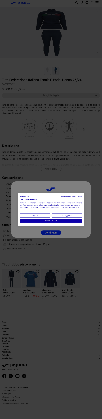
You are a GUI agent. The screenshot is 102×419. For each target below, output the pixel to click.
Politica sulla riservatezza (71, 197)
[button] (24, 196)
